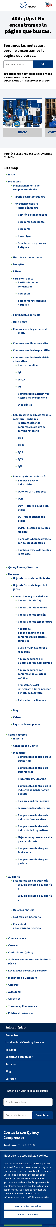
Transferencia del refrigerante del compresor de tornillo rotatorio (34, 689)
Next (53, 119)
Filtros (17, 271)
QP (19, 372)
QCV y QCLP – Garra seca (32, 491)
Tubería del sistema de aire (29, 196)
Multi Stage (20, 322)
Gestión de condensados (32, 214)
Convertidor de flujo (30, 600)
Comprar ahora (17, 938)
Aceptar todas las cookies (28, 1206)
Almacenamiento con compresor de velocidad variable (32, 674)
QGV (20, 459)
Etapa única (25, 405)
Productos (14, 181)
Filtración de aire (28, 207)
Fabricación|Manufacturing (34, 808)
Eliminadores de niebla (26, 315)
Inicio (11, 174)
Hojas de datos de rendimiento (31, 578)
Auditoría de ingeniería (27, 917)
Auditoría (14, 876)
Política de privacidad (21, 1013)
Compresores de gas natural (30, 329)
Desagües (18, 264)
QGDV (21, 445)
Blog (16, 710)
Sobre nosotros (17, 734)
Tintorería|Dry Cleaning (32, 779)
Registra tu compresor (26, 724)
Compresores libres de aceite (30, 343)
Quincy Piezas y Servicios (23, 567)
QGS (20, 452)
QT (19, 386)
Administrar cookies (28, 1214)
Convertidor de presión (32, 614)
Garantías (14, 999)
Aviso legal (14, 992)
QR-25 (21, 379)
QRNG (21, 333)
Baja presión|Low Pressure (33, 801)
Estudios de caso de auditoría (30, 880)
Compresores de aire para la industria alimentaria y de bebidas (34, 790)
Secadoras (24, 229)
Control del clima (28, 365)
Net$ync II (24, 293)
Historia (18, 738)
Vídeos (17, 717)
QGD (20, 438)
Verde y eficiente (23, 278)
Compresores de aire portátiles (31, 350)
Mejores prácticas (23, 910)
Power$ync (24, 236)
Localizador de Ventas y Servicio (27, 970)
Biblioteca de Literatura (22, 977)
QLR (20, 498)
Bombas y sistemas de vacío (29, 476)
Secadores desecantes (31, 222)
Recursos (13, 574)
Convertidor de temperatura (35, 621)
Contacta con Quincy (25, 745)
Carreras (13, 945)
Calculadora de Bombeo (32, 700)
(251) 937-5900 (26, 1145)
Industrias (19, 752)
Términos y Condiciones (22, 1006)
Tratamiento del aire (25, 203)
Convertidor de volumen (32, 607)
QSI (20, 466)
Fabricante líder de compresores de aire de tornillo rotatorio (32, 427)
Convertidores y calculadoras (30, 596)
